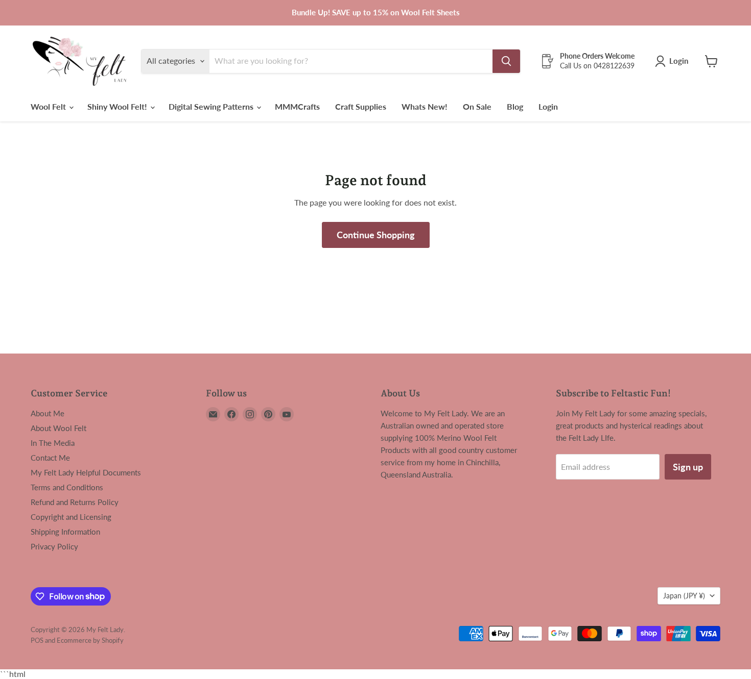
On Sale (477, 106)
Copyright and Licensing (71, 516)
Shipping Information (65, 531)
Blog (515, 106)
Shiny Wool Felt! (118, 106)
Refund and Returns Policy (75, 502)
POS (37, 640)
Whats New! (425, 106)
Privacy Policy (54, 546)
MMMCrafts (297, 106)
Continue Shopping (376, 234)
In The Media (53, 442)
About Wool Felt (58, 428)
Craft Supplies (360, 106)
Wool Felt (49, 106)
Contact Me (50, 457)
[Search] (506, 61)
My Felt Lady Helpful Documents (86, 472)
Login (548, 106)
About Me (47, 413)
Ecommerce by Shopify (90, 640)
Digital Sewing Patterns (212, 106)
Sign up (688, 466)
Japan (684, 595)
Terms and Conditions (67, 487)
